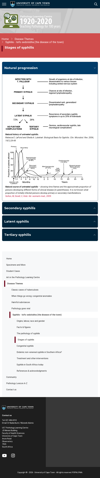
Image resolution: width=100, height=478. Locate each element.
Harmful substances (20, 302)
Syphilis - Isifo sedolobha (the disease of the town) (37, 315)
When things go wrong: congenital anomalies (31, 296)
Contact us (11, 389)
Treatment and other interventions (32, 358)
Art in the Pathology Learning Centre (23, 277)
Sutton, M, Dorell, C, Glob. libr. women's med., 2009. (28, 196)
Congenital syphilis (25, 346)
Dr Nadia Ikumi (13, 423)
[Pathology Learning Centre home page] (31, 20)
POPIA (74, 472)
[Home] (17, 407)
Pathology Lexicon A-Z (16, 383)
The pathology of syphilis (28, 333)
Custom (13, 455)
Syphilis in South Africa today (30, 364)
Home (9, 258)
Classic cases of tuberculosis (24, 290)
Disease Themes (15, 283)
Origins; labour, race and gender (31, 321)
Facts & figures (24, 327)
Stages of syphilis (26, 339)
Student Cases (13, 271)
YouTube (4, 455)
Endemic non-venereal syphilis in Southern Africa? (39, 352)
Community (11, 377)
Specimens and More (16, 265)
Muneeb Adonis (27, 423)
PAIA (80, 472)
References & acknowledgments (32, 371)
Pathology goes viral (20, 308)
